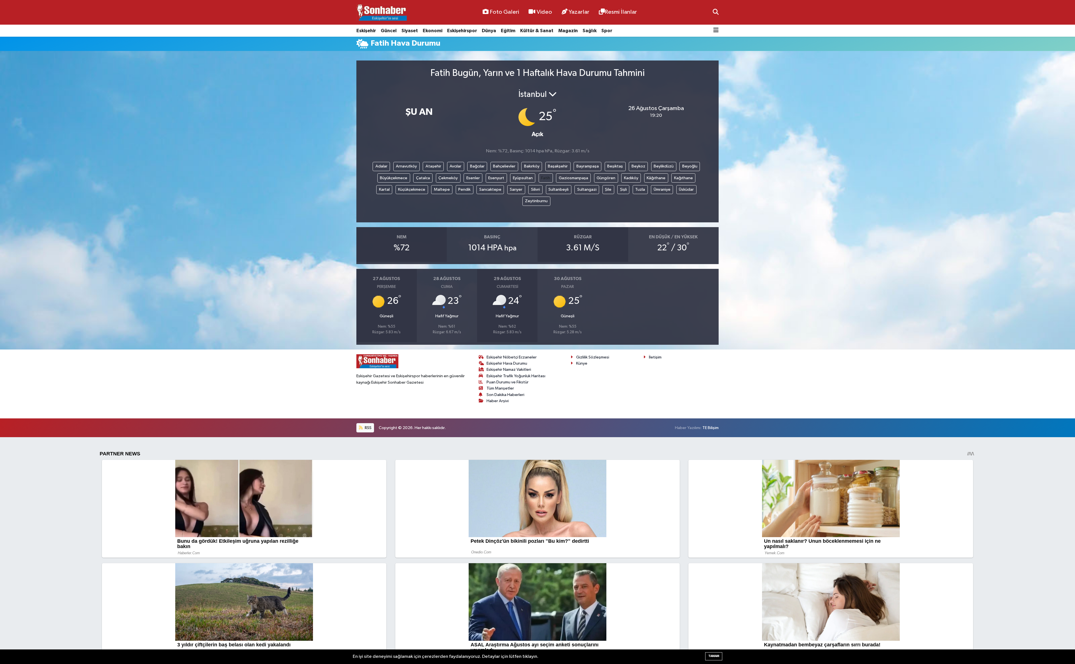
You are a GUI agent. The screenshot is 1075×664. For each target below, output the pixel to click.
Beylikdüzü (664, 166)
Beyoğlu (689, 166)
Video (544, 12)
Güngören (606, 178)
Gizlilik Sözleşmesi (592, 357)
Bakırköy (531, 166)
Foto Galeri (504, 12)
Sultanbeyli (558, 189)
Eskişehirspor (462, 30)
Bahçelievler (504, 166)
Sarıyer (516, 189)
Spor (606, 30)
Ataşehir (433, 166)
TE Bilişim (710, 428)
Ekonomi (432, 30)
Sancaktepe (490, 189)
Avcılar (455, 166)
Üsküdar (686, 189)
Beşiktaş (615, 166)
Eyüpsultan (523, 178)
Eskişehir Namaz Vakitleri (509, 369)
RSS (367, 428)
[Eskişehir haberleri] (381, 12)
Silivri (535, 189)
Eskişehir (366, 30)
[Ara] (716, 12)
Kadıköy (631, 178)
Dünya (489, 30)
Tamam (713, 656)
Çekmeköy (448, 178)
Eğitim (508, 30)
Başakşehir (558, 166)
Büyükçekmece (393, 178)
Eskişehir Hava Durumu (507, 363)
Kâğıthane (656, 178)
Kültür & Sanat (536, 30)
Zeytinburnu (536, 201)
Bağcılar (477, 166)
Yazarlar (579, 12)
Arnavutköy (406, 166)
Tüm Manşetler (500, 388)
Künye (581, 363)
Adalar (381, 166)
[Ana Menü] (716, 31)
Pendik (464, 189)
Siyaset (409, 30)
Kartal (384, 189)
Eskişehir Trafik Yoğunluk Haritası (516, 376)
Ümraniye (662, 189)
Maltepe (442, 189)
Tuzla (640, 189)
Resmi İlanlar (621, 12)
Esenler (473, 178)
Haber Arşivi (498, 401)
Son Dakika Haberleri (505, 395)
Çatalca (423, 178)
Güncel (389, 30)
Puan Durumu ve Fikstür (508, 382)
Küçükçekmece (411, 189)
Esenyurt (496, 178)
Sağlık (590, 30)
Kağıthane (683, 178)
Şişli (623, 189)
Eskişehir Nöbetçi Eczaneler (512, 357)
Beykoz (638, 166)
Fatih (545, 178)
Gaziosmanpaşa (573, 178)
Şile (608, 189)
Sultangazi (587, 189)
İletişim (655, 357)
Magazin (568, 30)
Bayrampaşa (587, 166)
